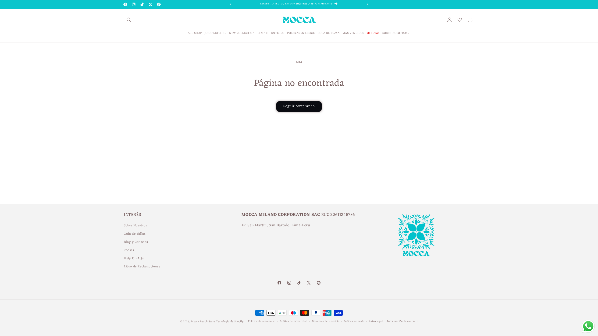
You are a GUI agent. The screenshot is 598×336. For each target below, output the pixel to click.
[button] (129, 20)
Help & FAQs (134, 258)
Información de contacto (402, 321)
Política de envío (354, 321)
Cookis (129, 250)
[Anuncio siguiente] (367, 4)
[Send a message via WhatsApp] (588, 326)
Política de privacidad (293, 321)
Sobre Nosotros (135, 225)
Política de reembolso (261, 321)
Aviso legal (376, 321)
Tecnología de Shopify (230, 321)
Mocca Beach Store (203, 321)
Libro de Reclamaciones (142, 267)
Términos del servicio (325, 321)
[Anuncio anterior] (230, 4)
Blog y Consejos (136, 242)
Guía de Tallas (135, 234)
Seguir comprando (299, 106)
